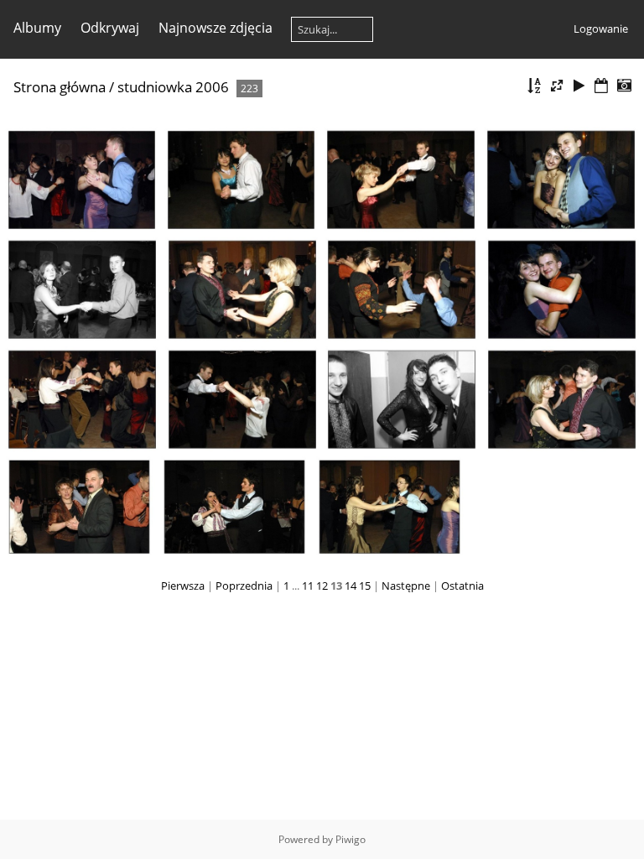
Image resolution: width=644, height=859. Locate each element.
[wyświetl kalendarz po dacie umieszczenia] (601, 85)
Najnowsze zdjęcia (215, 27)
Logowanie (601, 28)
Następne (406, 585)
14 (350, 585)
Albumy (37, 27)
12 (322, 585)
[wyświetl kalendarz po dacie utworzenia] (624, 85)
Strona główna (59, 86)
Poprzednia (244, 585)
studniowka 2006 (173, 86)
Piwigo (350, 839)
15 (365, 585)
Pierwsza (183, 585)
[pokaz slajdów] (579, 85)
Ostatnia (462, 585)
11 (308, 585)
